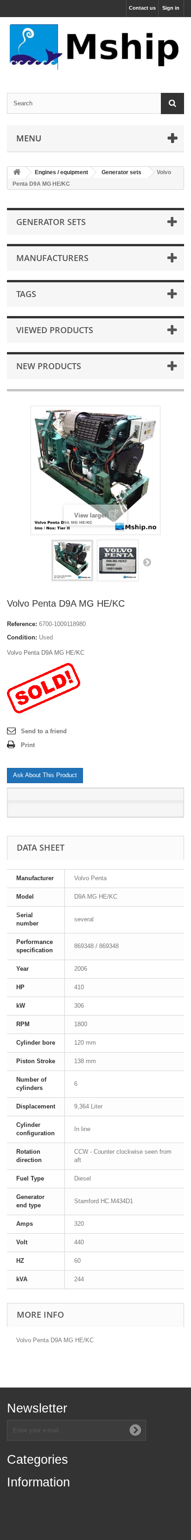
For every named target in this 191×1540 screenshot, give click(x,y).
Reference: (22, 624)
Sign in (170, 8)
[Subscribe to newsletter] (135, 1430)
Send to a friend (44, 731)
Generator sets (121, 172)
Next (147, 561)
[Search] (172, 103)
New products (48, 365)
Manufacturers (52, 257)
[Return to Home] (16, 172)
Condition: (22, 637)
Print (28, 745)
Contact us (142, 8)
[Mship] (95, 47)
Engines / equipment (61, 172)
